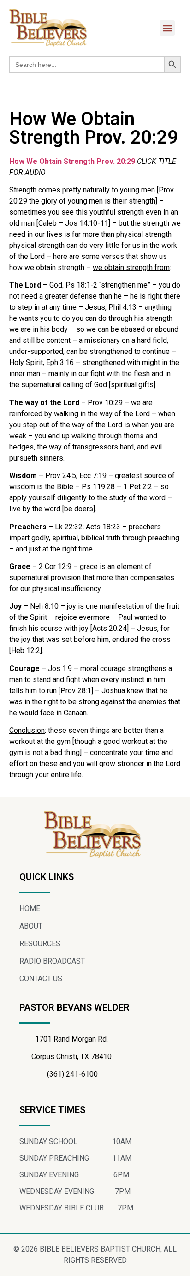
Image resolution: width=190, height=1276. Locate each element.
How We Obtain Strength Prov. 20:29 (72, 161)
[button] (167, 28)
